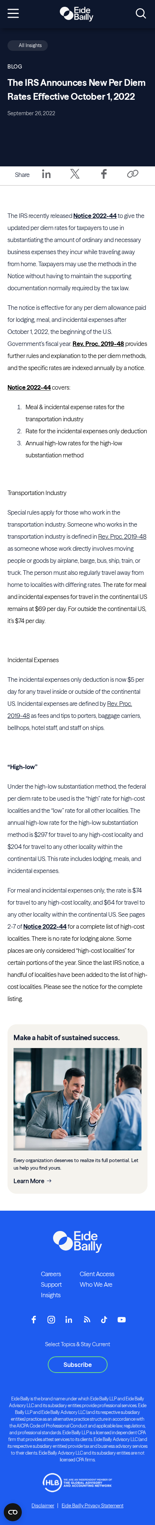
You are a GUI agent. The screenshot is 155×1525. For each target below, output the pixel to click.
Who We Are (96, 1284)
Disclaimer (43, 1505)
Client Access (97, 1274)
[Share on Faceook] (103, 179)
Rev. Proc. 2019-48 (98, 343)
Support (51, 1284)
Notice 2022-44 (95, 215)
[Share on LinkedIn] (46, 179)
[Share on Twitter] (74, 179)
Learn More (29, 1181)
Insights (51, 1295)
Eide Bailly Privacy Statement (92, 1505)
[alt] (76, 14)
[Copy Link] (132, 174)
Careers (51, 1274)
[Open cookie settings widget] (13, 1512)
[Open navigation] (13, 14)
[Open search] (140, 14)
